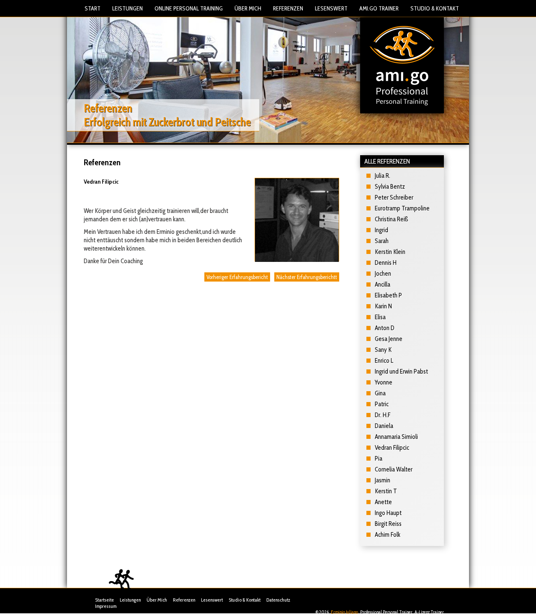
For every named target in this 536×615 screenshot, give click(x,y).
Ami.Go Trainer (379, 8)
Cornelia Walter (393, 469)
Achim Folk (387, 534)
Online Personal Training (189, 8)
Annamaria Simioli (396, 437)
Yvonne (383, 382)
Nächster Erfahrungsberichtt (306, 277)
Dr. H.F (382, 415)
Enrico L (384, 360)
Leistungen (127, 8)
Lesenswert (331, 8)
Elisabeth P (388, 295)
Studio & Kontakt (434, 8)
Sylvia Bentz (390, 186)
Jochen (383, 273)
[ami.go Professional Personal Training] (402, 65)
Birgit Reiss (388, 524)
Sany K (383, 350)
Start (92, 8)
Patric (382, 404)
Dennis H (386, 262)
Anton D (384, 328)
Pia (378, 458)
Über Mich (247, 8)
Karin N (383, 306)
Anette (383, 502)
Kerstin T (386, 491)
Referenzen (288, 8)
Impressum (105, 606)
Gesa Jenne (388, 339)
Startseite (104, 600)
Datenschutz (278, 600)
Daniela (384, 426)
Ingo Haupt (388, 513)
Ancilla (382, 284)
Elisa (380, 317)
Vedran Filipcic (392, 447)
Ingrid (381, 230)
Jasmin (382, 480)
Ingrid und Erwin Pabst (401, 371)
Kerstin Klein (390, 252)
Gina (380, 393)
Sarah (382, 241)
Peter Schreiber (394, 197)
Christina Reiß (391, 219)
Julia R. (382, 175)
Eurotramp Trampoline (402, 208)
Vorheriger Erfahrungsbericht (237, 277)
